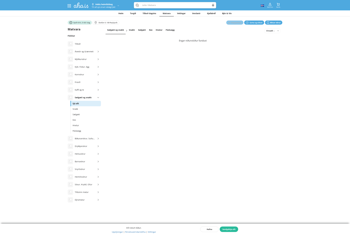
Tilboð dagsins (149, 13)
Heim (120, 13)
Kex (150, 30)
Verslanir (196, 13)
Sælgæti (142, 30)
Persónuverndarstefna (135, 232)
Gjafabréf (211, 13)
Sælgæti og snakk (115, 30)
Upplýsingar (117, 232)
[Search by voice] (213, 5)
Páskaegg (170, 30)
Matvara (166, 13)
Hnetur (159, 30)
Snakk (132, 30)
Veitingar (181, 13)
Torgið (133, 13)
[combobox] (272, 31)
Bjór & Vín (227, 13)
